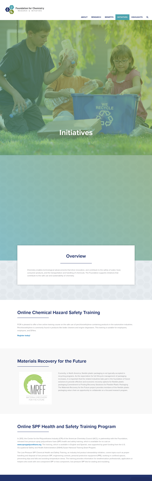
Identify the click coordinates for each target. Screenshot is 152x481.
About (84, 17)
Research (96, 17)
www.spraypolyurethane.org (29, 444)
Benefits (109, 17)
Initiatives (122, 17)
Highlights (137, 17)
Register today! (23, 335)
